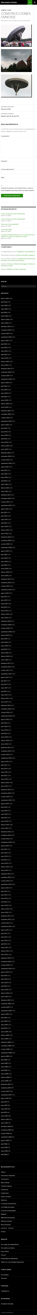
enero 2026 (4, 323)
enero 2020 (4, 575)
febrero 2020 (5, 572)
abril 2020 (4, 565)
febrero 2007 (5, 1119)
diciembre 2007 (5, 1084)
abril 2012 (4, 902)
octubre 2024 (5, 375)
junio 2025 (4, 347)
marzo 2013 (4, 863)
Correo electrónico (8, 169)
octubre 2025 (5, 333)
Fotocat (3, 1255)
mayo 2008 (4, 1067)
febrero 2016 (5, 740)
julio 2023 (4, 428)
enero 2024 (4, 407)
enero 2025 (4, 365)
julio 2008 (4, 1060)
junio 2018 (4, 642)
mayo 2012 (4, 898)
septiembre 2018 (6, 632)
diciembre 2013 (5, 831)
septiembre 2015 (6, 758)
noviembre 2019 (6, 582)
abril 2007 (4, 1112)
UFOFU (3, 1231)
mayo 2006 (4, 1151)
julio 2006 (4, 1144)
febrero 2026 (5, 319)
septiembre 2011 (6, 926)
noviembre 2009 (6, 1003)
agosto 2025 (5, 340)
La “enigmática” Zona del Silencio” (25, 251)
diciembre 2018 (5, 621)
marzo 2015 (4, 779)
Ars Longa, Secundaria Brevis (10, 1244)
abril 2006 (4, 1154)
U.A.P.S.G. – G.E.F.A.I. (7, 1228)
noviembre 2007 (6, 1088)
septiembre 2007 (6, 1095)
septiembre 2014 (6, 800)
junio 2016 (4, 726)
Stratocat (4, 1278)
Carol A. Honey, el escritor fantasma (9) (13, 214)
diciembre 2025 (5, 326)
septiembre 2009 (6, 1010)
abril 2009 (4, 1028)
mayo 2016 (4, 730)
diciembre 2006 (5, 1126)
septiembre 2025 (6, 337)
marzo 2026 (4, 316)
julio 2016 (4, 723)
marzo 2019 (4, 610)
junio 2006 (4, 1147)
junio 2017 (4, 684)
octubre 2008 (5, 1049)
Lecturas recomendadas (8, 1210)
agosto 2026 (5, 298)
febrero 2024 (5, 403)
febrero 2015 (5, 782)
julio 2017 (4, 681)
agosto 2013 (5, 846)
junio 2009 (4, 1021)
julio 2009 (4, 1017)
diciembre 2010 (5, 958)
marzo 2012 (4, 905)
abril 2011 (4, 944)
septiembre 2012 (6, 884)
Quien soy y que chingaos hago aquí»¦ (12, 1262)
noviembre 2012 (6, 877)
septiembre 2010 (6, 968)
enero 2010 (4, 996)
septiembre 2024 (6, 379)
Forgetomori (5, 1193)
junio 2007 (4, 1105)
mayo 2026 (4, 309)
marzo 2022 (4, 484)
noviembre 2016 (6, 709)
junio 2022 (4, 474)
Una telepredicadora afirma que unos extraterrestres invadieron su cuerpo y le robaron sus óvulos (18, 235)
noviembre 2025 (6, 330)
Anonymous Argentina (8, 1175)
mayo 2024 (4, 393)
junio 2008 (4, 1063)
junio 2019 (4, 600)
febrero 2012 (5, 909)
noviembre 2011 (6, 919)
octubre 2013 (5, 839)
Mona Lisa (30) (7, 108)
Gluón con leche (6, 1196)
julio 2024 (4, 386)
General (4, 10)
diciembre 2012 (5, 874)
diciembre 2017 (5, 663)
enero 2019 (4, 617)
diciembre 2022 (5, 453)
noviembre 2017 (6, 667)
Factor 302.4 (5, 1251)
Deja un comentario (23, 20)
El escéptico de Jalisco (8, 1248)
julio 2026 (4, 302)
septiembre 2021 (6, 505)
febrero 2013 (5, 867)
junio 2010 (4, 979)
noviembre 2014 (6, 793)
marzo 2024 (4, 400)
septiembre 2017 (6, 674)
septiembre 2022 (6, 463)
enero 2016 (4, 744)
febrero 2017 (5, 698)
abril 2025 (4, 354)
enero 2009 (4, 1038)
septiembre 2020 (6, 547)
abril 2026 (4, 312)
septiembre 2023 (6, 421)
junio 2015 (4, 768)
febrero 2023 (5, 446)
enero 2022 (4, 491)
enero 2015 (4, 786)
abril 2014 (4, 817)
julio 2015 (4, 765)
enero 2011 (4, 954)
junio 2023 (4, 432)
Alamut (3, 1172)
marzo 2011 (4, 947)
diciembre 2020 (5, 537)
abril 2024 (4, 396)
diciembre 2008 (5, 1042)
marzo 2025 (4, 358)
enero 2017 (4, 702)
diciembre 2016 (5, 705)
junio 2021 (4, 516)
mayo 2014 (4, 814)
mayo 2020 (4, 561)
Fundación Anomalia (7, 1304)
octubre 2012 (5, 881)
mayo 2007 (4, 1109)
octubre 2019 (5, 586)
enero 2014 (4, 828)
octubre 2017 (5, 670)
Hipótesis (4, 1200)
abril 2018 (4, 649)
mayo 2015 (4, 772)
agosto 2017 (5, 677)
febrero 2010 (5, 993)
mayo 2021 (4, 519)
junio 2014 (4, 810)
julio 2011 (4, 933)
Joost (2, 269)
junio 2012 (4, 895)
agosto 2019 (5, 593)
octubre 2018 (5, 628)
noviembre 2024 (6, 372)
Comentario (5, 136)
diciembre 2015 (5, 747)
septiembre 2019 (6, 589)
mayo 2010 (4, 982)
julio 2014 (4, 807)
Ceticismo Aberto (6, 1186)
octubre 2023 (5, 417)
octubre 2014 (5, 796)
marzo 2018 (4, 653)
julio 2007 (4, 1102)
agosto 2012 (5, 888)
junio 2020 (4, 558)
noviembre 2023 (6, 414)
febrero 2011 (5, 951)
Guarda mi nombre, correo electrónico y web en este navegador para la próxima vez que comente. (17, 189)
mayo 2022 (4, 477)
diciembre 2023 (5, 410)
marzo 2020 (4, 568)
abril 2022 (4, 481)
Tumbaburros (5, 1291)
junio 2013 (4, 853)
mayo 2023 (4, 435)
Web (2, 177)
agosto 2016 (5, 719)
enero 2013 (4, 870)
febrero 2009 (5, 1035)
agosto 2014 (5, 803)
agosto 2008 (5, 1056)
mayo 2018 (4, 646)
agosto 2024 (5, 382)
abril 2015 (4, 775)
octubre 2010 (5, 965)
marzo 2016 (4, 737)
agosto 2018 (5, 635)
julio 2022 (4, 470)
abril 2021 (4, 523)
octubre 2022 (5, 460)
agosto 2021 (5, 509)
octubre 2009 (5, 1007)
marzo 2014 (4, 821)
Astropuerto (5, 1179)
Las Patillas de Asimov (8, 1207)
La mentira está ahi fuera (8, 1203)
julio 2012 (4, 891)
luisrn (15, 20)
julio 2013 (4, 849)
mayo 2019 (4, 603)
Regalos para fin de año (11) (10, 115)
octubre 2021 (5, 502)
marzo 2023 (4, 442)
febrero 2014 (5, 824)
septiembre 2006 (6, 1137)
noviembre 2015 (6, 751)
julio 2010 (4, 975)
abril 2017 (4, 691)
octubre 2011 (5, 923)
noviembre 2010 (6, 961)
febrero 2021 (5, 530)
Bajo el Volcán (5, 1182)
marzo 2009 (4, 1031)
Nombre (4, 161)
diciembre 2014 (5, 789)
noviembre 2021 (6, 498)
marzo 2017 (4, 695)
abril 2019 (4, 607)
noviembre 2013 (6, 835)
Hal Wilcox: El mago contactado (16, 269)
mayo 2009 (4, 1024)
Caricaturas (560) (6, 229)
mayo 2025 (4, 351)
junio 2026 (4, 305)
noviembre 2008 (6, 1046)
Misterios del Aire (6, 1221)
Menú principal (34, 2)
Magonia (3, 1214)
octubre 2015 (5, 754)
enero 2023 (4, 449)
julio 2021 (4, 512)
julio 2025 (4, 344)
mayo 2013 (4, 856)
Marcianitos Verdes (9, 2)
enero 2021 (4, 533)
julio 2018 (4, 639)
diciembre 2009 (5, 1000)
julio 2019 (4, 596)
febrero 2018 (5, 656)
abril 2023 (4, 439)
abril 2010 (4, 986)
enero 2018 (4, 660)
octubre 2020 (5, 544)
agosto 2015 (5, 761)
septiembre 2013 (6, 842)
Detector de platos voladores (26, 255)
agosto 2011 (5, 930)
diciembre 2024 (5, 368)
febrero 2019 (5, 614)
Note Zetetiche (6, 1224)
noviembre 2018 (6, 624)
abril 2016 (4, 733)
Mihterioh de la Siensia (8, 1217)
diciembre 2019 (5, 579)
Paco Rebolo (5, 1275)
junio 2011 (4, 937)
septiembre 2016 (6, 716)
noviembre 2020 (6, 540)
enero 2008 (4, 1081)
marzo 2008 (4, 1074)
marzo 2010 (4, 989)
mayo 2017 (4, 688)
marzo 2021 (4, 526)
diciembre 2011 (5, 916)
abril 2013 (4, 860)
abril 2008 (4, 1070)
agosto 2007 (5, 1098)
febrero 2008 (5, 1077)
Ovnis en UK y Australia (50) (9, 224)
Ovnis (9, 10)
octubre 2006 (5, 1133)
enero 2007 (4, 1123)
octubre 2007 (5, 1091)
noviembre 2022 (6, 456)
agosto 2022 (5, 467)
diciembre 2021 (5, 495)
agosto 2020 (5, 551)
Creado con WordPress (7, 1312)
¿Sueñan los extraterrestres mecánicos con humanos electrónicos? (18, 259)
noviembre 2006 (6, 1130)
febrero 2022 (5, 488)
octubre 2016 (5, 712)
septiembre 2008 (6, 1053)
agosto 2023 (5, 425)
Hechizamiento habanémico (9, 1258)
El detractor (4, 1189)
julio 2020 (4, 554)
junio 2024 (4, 389)
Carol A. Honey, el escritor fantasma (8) (13, 219)
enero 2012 (4, 912)
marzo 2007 (4, 1116)
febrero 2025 (5, 361)
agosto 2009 (5, 1014)
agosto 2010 (5, 972)
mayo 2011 (4, 940)
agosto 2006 (5, 1140)
